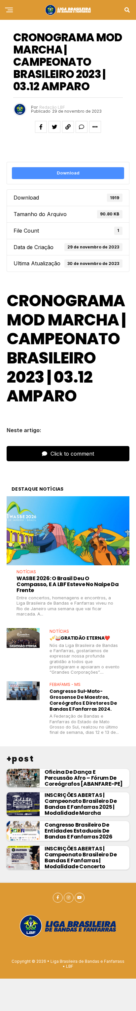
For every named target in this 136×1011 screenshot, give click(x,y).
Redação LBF (52, 107)
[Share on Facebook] (41, 127)
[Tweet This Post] (54, 127)
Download (68, 172)
